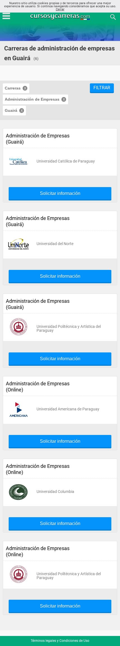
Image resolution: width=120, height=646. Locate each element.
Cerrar (60, 9)
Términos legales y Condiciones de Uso (60, 641)
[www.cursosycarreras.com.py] (60, 16)
